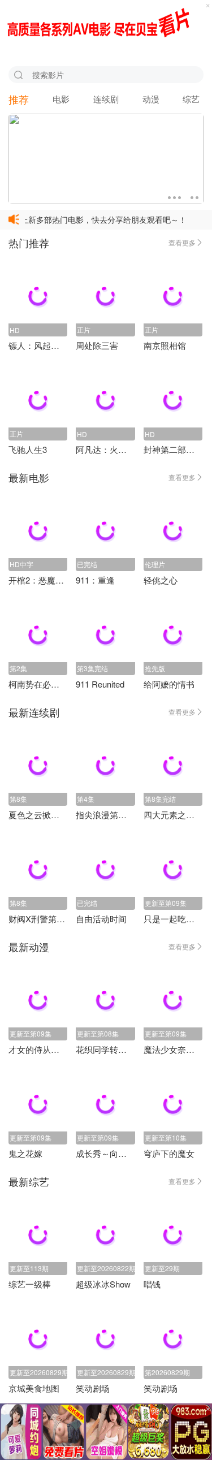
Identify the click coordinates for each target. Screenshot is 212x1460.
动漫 (150, 99)
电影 (61, 99)
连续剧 (106, 99)
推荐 (18, 99)
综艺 (191, 99)
